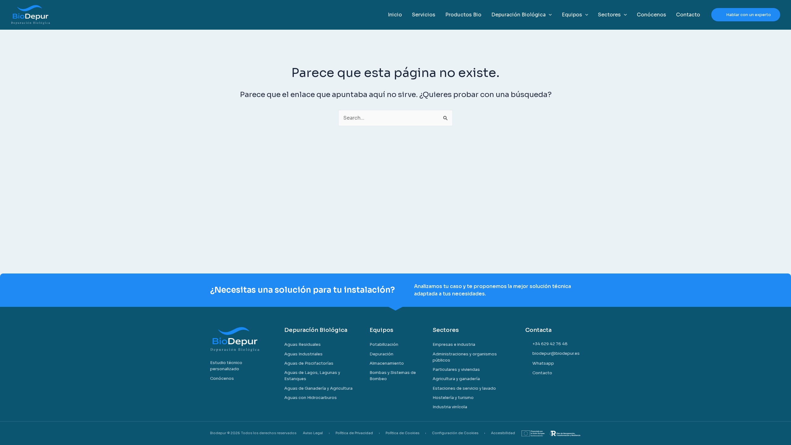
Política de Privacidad (354, 433)
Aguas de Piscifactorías (308, 363)
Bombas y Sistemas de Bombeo (393, 375)
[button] (549, 14)
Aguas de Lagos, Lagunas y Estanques (312, 375)
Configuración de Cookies (455, 433)
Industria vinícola (450, 406)
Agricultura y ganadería (456, 378)
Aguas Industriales (303, 354)
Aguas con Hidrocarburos (310, 397)
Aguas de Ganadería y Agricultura (318, 388)
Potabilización (384, 344)
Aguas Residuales (302, 344)
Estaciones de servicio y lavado (464, 388)
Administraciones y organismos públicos (465, 357)
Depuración (381, 354)
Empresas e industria (454, 344)
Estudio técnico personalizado (226, 365)
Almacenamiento (387, 363)
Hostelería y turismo (453, 397)
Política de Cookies (402, 433)
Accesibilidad (503, 433)
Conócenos (222, 378)
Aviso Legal (313, 433)
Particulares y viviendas (456, 369)
